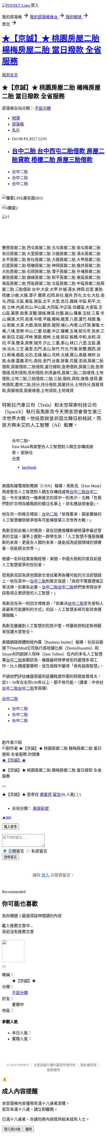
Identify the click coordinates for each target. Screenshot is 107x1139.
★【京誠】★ (14, 760)
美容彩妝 (41, 808)
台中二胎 (20, 172)
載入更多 (10, 827)
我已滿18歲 (12, 1129)
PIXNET (23, 1065)
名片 (16, 130)
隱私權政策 (88, 1065)
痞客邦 (46, 794)
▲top (6, 817)
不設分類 (43, 108)
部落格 (18, 124)
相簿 (16, 118)
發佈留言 (10, 857)
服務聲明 (53, 1070)
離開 (28, 1129)
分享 (16, 458)
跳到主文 (10, 75)
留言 (57, 794)
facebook (29, 467)
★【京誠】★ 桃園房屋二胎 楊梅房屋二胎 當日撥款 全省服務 (52, 50)
